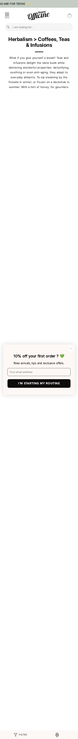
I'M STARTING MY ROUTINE (39, 383)
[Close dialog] (71, 348)
